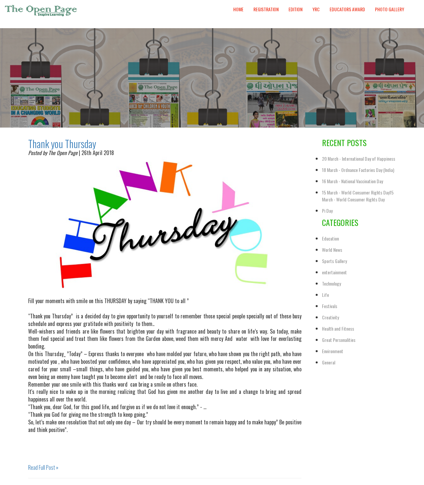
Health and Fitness (338, 328)
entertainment (334, 272)
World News (332, 249)
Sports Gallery (334, 260)
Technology (331, 283)
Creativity (330, 317)
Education (330, 238)
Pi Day (327, 210)
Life (325, 294)
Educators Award (347, 9)
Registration (266, 9)
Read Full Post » (43, 467)
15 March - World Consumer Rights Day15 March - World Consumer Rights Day (358, 196)
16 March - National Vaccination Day (352, 181)
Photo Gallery (389, 9)
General (328, 362)
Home (238, 9)
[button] (414, 3)
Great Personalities (338, 339)
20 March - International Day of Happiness (358, 158)
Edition (295, 9)
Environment (332, 351)
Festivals (329, 305)
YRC (316, 9)
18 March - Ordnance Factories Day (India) (358, 169)
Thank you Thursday (62, 143)
